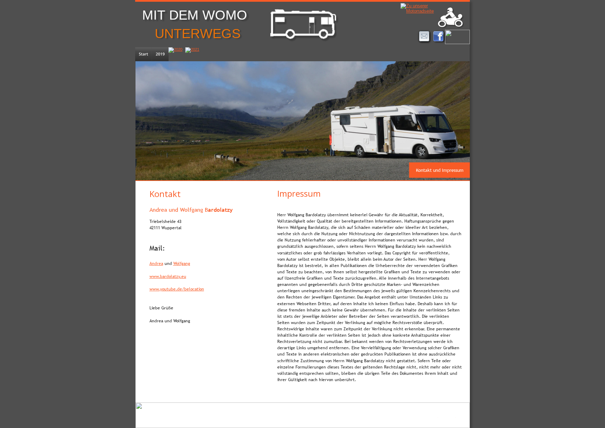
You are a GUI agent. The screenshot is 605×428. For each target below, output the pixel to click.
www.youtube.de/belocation (176, 289)
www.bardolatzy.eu (167, 276)
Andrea (156, 263)
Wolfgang (181, 263)
